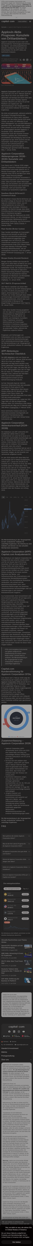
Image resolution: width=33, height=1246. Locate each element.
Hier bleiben (16, 1242)
